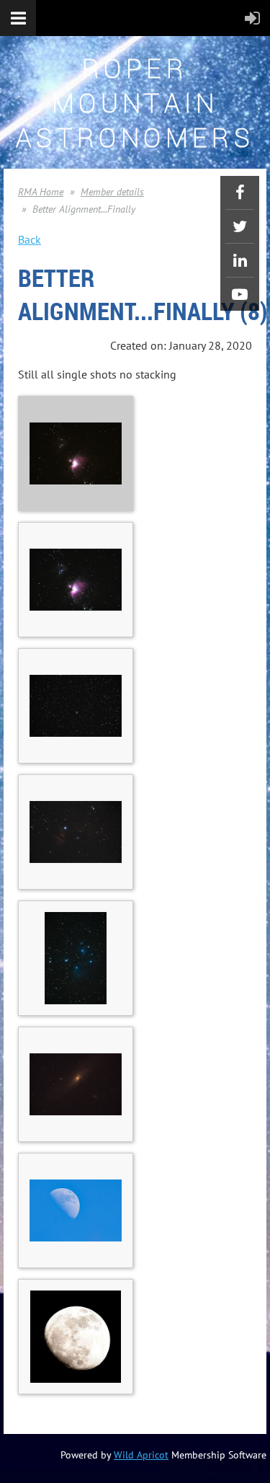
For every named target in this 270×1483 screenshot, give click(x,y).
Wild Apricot (141, 1454)
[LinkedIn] (239, 260)
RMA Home (40, 191)
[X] (239, 226)
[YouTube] (239, 294)
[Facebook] (239, 192)
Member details (112, 191)
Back (29, 239)
